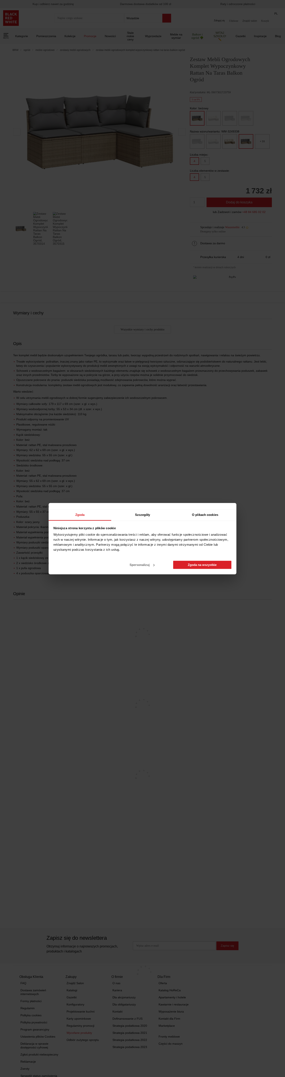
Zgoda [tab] (80, 514)
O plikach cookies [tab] (205, 514)
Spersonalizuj (140, 565)
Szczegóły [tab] (142, 514)
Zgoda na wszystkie (202, 565)
